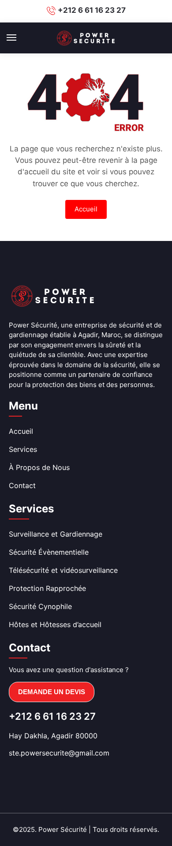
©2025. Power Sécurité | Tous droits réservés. (86, 829)
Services (23, 449)
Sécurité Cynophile (40, 606)
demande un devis (51, 692)
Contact (22, 485)
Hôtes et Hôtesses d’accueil (55, 624)
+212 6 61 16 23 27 (92, 10)
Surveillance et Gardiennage (55, 534)
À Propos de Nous (39, 467)
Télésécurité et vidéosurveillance (63, 570)
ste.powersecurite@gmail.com (59, 752)
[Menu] (20, 38)
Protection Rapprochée (47, 588)
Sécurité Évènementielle (49, 552)
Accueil (86, 209)
